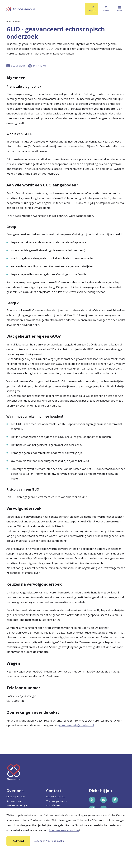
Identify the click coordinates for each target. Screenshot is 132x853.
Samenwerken (14, 801)
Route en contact (55, 796)
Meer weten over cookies (64, 830)
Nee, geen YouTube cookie (49, 840)
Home (9, 21)
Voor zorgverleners (56, 801)
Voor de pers (53, 805)
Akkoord (18, 841)
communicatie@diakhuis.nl (76, 725)
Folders (18, 21)
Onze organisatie (15, 796)
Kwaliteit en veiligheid (17, 805)
